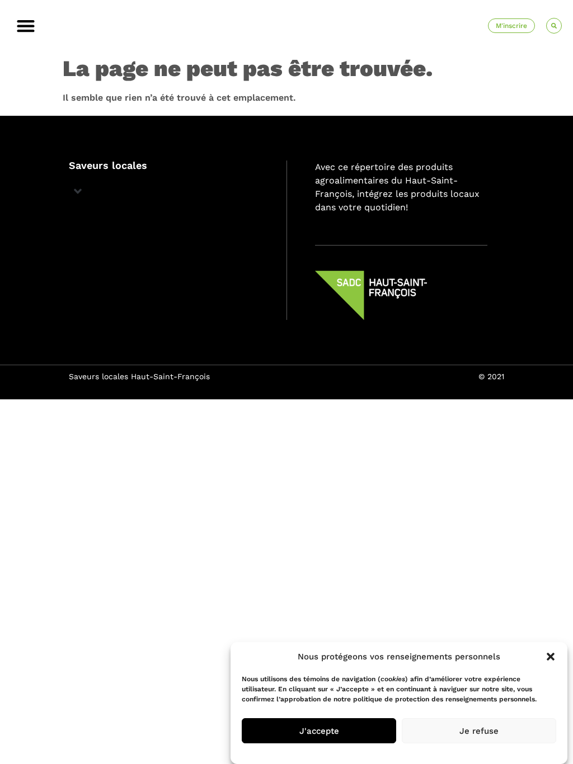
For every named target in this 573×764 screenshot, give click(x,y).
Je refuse (479, 731)
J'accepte (319, 731)
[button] (550, 656)
